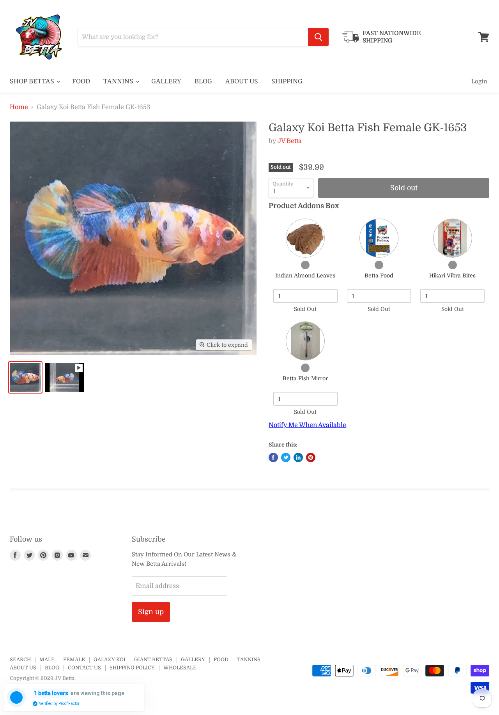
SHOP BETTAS (33, 81)
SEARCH (20, 659)
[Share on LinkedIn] (298, 457)
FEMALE (74, 659)
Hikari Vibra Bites (452, 275)
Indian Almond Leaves (305, 275)
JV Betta (290, 141)
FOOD (81, 81)
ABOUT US (241, 81)
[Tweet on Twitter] (285, 457)
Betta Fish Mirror (305, 378)
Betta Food (379, 275)
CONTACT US (84, 668)
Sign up (151, 612)
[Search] (318, 37)
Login (479, 81)
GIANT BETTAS (153, 659)
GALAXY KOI (110, 659)
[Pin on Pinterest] (310, 457)
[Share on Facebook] (273, 457)
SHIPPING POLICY (132, 668)
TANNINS (119, 81)
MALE (47, 659)
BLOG (203, 81)
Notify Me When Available (307, 425)
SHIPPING (287, 81)
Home (19, 107)
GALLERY (166, 81)
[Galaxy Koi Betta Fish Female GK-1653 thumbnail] (25, 377)
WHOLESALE (179, 668)
